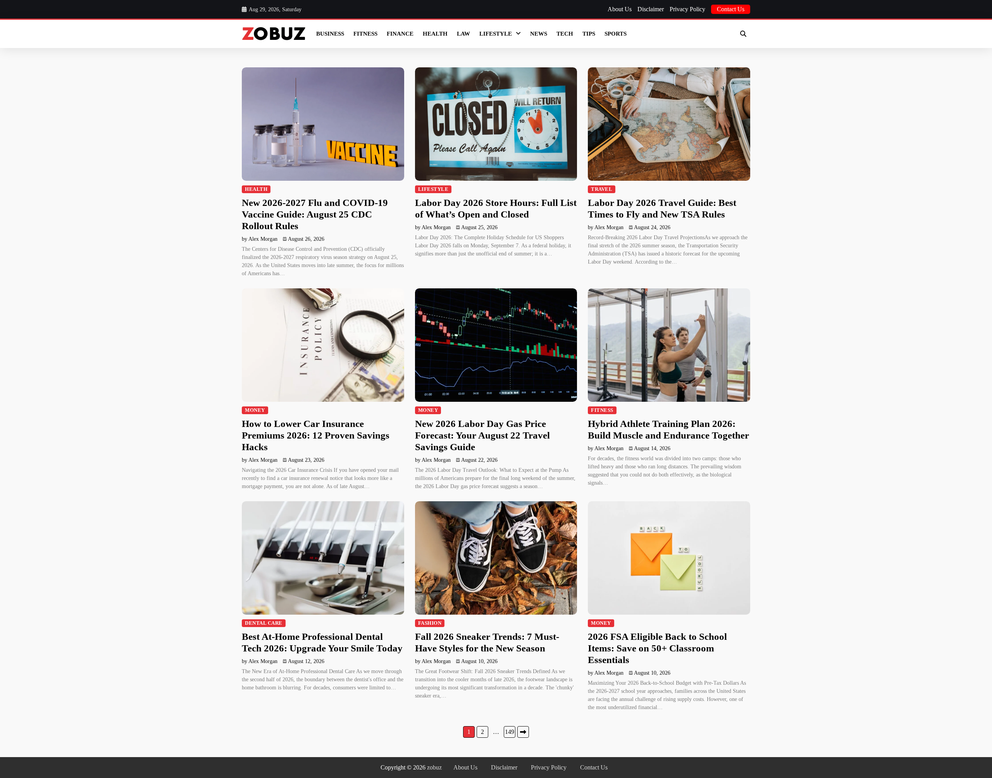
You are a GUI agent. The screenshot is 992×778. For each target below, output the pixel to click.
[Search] (743, 34)
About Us (620, 9)
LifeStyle (495, 34)
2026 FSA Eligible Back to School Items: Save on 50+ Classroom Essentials (657, 648)
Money (255, 410)
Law (463, 34)
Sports (615, 34)
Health (435, 34)
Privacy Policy (687, 9)
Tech (564, 34)
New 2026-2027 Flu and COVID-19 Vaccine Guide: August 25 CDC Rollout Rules (315, 214)
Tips (588, 34)
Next (523, 732)
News (538, 34)
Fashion (430, 623)
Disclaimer (650, 9)
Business (330, 34)
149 (509, 731)
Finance (400, 34)
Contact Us (730, 9)
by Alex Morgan (259, 239)
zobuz (434, 767)
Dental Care (263, 623)
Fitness (365, 34)
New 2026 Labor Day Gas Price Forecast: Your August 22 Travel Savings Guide (482, 435)
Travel (601, 189)
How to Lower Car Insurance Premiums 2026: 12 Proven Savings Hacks (315, 435)
